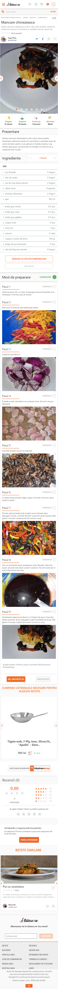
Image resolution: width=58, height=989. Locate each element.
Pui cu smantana (13, 886)
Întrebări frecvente (38, 954)
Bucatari (6, 950)
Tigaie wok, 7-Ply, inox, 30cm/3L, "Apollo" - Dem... (29, 743)
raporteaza (43, 679)
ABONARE (46, 936)
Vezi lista (29, 266)
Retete (5, 945)
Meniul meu (7, 963)
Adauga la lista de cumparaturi (29, 258)
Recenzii (33, 945)
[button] (49, 39)
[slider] (6, 32)
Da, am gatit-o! (16, 679)
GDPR (31, 968)
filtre (53, 11)
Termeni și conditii (38, 959)
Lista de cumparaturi (12, 959)
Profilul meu (8, 954)
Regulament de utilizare (41, 963)
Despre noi (34, 950)
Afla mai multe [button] (38, 980)
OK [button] (29, 986)
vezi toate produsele (20, 768)
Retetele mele (8, 968)
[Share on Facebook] (42, 39)
